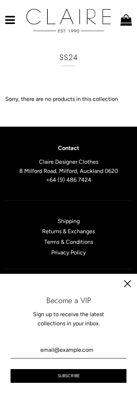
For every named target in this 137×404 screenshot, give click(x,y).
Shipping (69, 221)
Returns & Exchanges (68, 231)
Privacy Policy (68, 252)
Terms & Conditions (68, 242)
